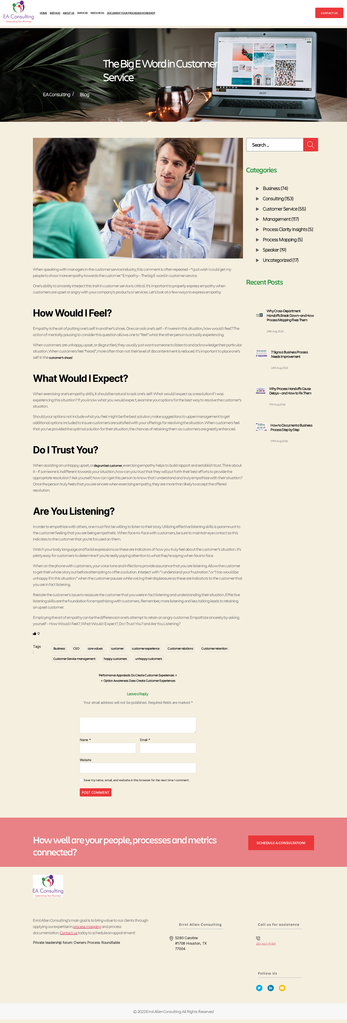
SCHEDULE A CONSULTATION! (281, 842)
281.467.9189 (266, 943)
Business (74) (275, 188)
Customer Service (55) (284, 208)
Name (85, 740)
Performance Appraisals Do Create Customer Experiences (136, 675)
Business (59, 648)
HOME (43, 12)
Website (85, 760)
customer (117, 648)
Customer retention (214, 648)
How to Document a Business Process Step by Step (291, 427)
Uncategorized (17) (281, 259)
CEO (76, 648)
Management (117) (281, 218)
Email (145, 740)
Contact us (329, 13)
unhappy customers (148, 658)
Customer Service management (74, 658)
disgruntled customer (108, 465)
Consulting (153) (278, 198)
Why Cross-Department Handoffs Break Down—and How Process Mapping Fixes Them (290, 315)
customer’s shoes (60, 357)
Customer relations (180, 648)
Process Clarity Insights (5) (288, 229)
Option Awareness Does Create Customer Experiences (139, 680)
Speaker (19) (274, 249)
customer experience (145, 648)
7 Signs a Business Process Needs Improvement (289, 354)
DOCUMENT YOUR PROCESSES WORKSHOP (131, 12)
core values (95, 648)
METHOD (55, 12)
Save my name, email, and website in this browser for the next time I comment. (136, 780)
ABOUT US (68, 12)
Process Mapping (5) (283, 239)
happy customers (115, 658)
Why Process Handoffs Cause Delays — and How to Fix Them (290, 391)
